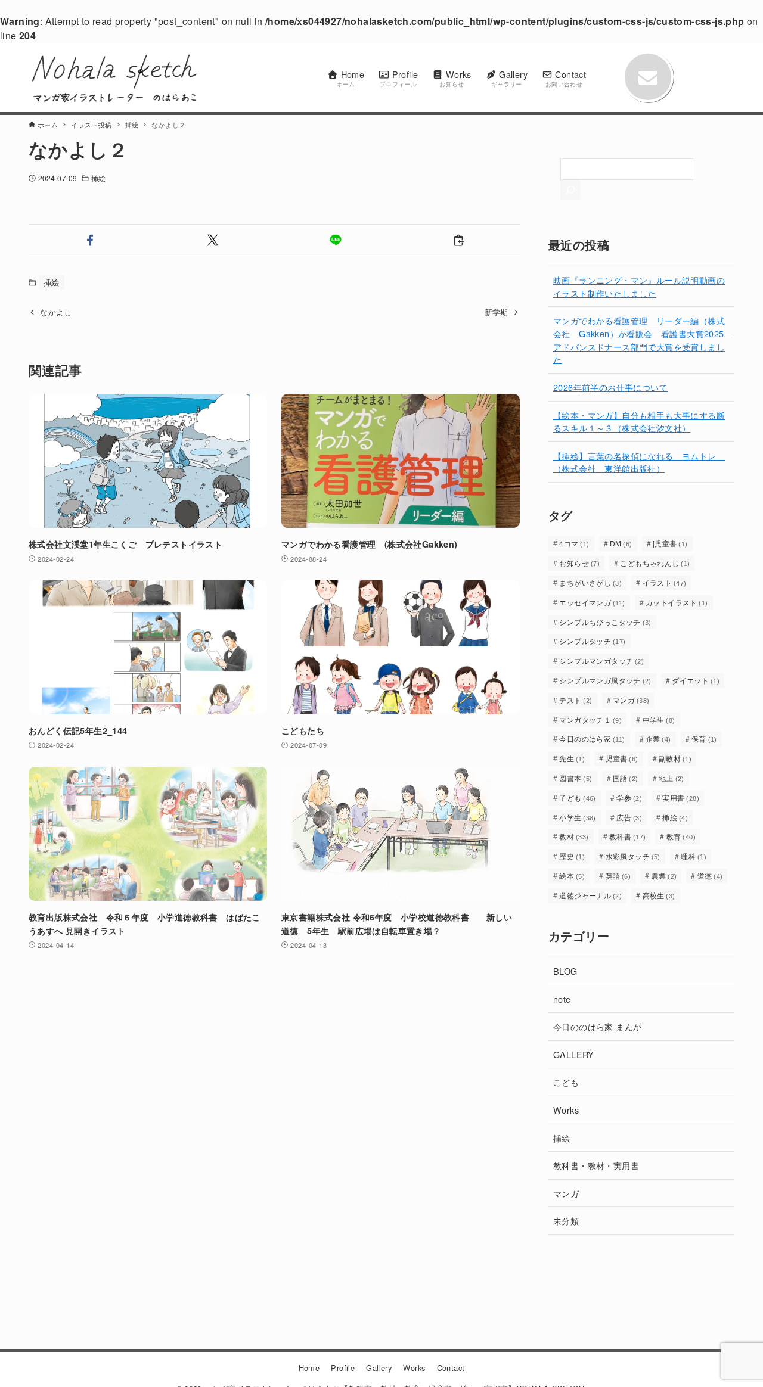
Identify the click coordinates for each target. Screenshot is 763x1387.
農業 (664, 875)
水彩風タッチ (633, 856)
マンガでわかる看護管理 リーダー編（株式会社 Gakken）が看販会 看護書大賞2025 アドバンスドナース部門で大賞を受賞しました (643, 339)
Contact (451, 1367)
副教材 (675, 758)
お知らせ (579, 563)
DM (621, 543)
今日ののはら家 (592, 738)
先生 (572, 758)
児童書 (622, 758)
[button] (90, 240)
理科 (693, 856)
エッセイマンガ (592, 602)
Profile (343, 1367)
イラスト (665, 582)
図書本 (575, 778)
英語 (618, 875)
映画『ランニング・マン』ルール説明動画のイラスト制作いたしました (639, 286)
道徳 (710, 875)
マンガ (631, 700)
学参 (629, 797)
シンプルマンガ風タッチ (605, 680)
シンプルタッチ (592, 641)
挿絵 (98, 178)
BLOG (565, 971)
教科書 (627, 836)
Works (566, 1109)
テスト (575, 700)
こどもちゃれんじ (655, 563)
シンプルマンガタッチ (601, 660)
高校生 (659, 895)
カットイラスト (677, 602)
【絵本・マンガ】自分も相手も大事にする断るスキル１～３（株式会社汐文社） (639, 421)
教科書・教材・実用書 (596, 1165)
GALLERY (573, 1054)
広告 (629, 817)
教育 (681, 836)
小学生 (577, 817)
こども (566, 1081)
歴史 (572, 856)
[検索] (570, 190)
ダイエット (695, 680)
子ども (577, 797)
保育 (704, 738)
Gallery (379, 1367)
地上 (671, 778)
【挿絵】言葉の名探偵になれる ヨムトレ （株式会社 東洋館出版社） (639, 462)
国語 (625, 778)
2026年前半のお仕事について (610, 387)
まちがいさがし (590, 582)
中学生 (659, 719)
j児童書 (670, 543)
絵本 (572, 875)
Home (309, 1367)
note (562, 999)
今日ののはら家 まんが (597, 1026)
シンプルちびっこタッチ (605, 622)
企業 (658, 738)
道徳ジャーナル (590, 895)
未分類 (566, 1220)
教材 (573, 836)
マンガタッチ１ (590, 719)
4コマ (574, 543)
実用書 (680, 797)
